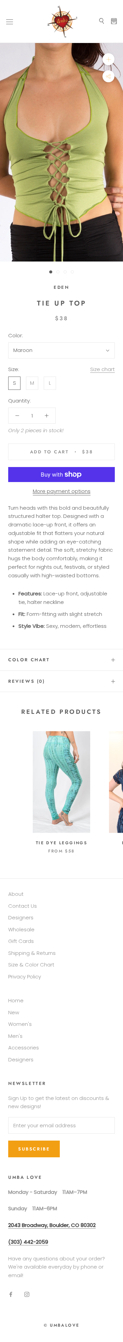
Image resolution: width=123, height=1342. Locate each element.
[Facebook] (10, 1294)
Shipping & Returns (32, 953)
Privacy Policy (24, 976)
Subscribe (34, 1149)
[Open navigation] (9, 21)
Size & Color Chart (31, 964)
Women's (20, 1024)
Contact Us (22, 905)
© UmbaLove (62, 1325)
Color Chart (29, 659)
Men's (15, 1036)
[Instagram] (26, 1294)
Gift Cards (21, 941)
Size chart (102, 369)
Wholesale (21, 929)
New (13, 1012)
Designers (20, 917)
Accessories (23, 1047)
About (16, 894)
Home (16, 1000)
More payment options (62, 491)
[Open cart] (114, 21)
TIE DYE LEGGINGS (61, 843)
